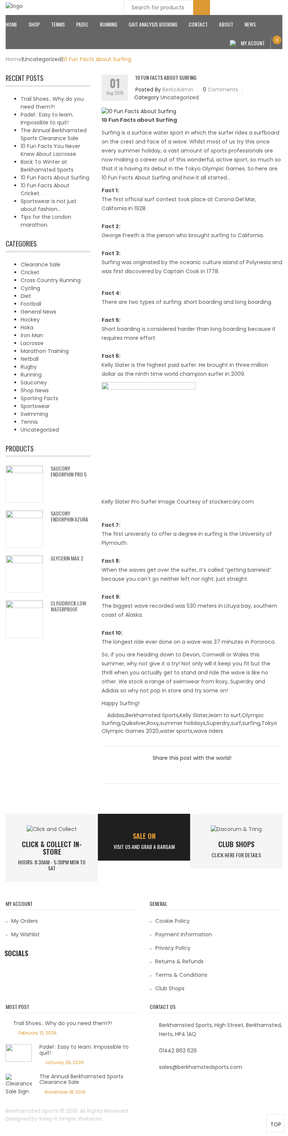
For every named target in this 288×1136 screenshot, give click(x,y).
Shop (34, 24)
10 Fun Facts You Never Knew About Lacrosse (50, 150)
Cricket (30, 272)
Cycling (30, 288)
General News (38, 311)
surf (236, 723)
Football (31, 304)
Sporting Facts (39, 398)
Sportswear (35, 406)
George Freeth (121, 235)
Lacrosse (32, 343)
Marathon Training (45, 351)
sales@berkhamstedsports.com (200, 1067)
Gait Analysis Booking (153, 24)
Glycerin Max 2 (67, 558)
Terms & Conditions (181, 975)
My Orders (24, 921)
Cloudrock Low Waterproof (68, 606)
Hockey (30, 319)
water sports (176, 731)
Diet (26, 296)
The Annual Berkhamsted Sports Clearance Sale (54, 134)
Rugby (29, 367)
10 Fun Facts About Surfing (55, 177)
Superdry (218, 723)
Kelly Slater (116, 365)
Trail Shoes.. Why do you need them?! (52, 103)
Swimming (34, 414)
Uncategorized (42, 59)
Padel (82, 24)
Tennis (58, 24)
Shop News (35, 390)
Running (108, 24)
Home (11, 24)
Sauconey (34, 382)
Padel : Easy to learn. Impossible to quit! (47, 118)
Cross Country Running (51, 280)
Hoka (27, 327)
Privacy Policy (172, 948)
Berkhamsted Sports (152, 715)
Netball (30, 359)
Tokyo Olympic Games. (216, 168)
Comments (223, 89)
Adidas (115, 715)
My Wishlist (25, 934)
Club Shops (236, 844)
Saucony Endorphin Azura (69, 516)
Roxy (153, 723)
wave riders (208, 731)
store (175, 690)
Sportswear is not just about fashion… (48, 205)
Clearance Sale (40, 264)
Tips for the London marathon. (46, 221)
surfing (251, 723)
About (226, 24)
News (250, 24)
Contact (198, 24)
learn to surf (225, 715)
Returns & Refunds (179, 961)
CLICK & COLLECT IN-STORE (52, 847)
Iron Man (32, 335)
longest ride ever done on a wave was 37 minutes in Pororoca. (194, 642)
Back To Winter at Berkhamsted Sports (47, 165)
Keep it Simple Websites (70, 1119)
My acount (253, 43)
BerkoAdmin (178, 89)
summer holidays (183, 723)
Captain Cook (181, 271)
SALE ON (144, 836)
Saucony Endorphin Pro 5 (69, 471)
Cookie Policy (172, 921)
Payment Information (183, 934)
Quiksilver (133, 723)
